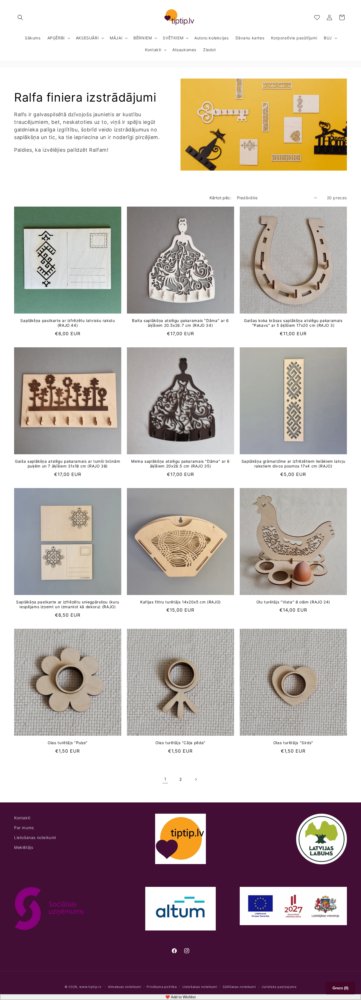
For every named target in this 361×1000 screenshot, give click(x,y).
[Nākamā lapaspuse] (196, 779)
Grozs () (340, 988)
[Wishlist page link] (317, 17)
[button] (20, 17)
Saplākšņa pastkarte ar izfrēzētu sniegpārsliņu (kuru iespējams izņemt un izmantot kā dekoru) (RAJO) (67, 604)
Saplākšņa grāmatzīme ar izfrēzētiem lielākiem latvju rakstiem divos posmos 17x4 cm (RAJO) (293, 464)
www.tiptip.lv (90, 987)
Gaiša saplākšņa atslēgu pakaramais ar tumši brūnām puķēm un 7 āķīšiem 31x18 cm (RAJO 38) (67, 464)
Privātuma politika (162, 986)
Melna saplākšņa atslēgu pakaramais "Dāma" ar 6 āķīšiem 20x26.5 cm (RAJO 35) (180, 464)
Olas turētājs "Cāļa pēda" (180, 743)
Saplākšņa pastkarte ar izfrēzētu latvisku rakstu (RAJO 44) (67, 323)
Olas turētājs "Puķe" (68, 743)
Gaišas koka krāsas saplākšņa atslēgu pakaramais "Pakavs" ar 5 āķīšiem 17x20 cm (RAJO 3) (293, 323)
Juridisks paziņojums (278, 986)
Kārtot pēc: (220, 197)
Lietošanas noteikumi (35, 837)
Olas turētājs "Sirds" (293, 743)
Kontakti (22, 817)
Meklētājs (23, 847)
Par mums (24, 827)
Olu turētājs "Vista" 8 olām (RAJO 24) (293, 602)
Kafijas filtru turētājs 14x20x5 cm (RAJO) (180, 602)
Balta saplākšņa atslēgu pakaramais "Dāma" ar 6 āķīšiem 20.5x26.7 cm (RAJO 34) (180, 323)
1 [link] (165, 779)
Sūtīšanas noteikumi (239, 986)
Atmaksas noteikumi (124, 986)
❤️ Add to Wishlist (180, 997)
